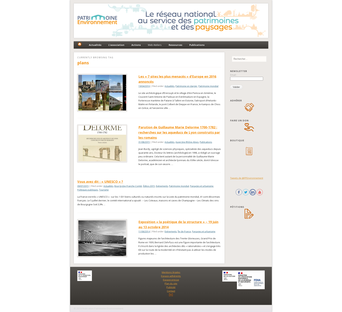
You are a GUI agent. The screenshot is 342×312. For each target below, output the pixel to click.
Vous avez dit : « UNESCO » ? (100, 181)
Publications (206, 142)
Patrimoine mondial (208, 86)
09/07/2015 (83, 186)
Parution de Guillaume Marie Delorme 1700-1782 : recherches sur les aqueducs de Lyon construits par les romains (179, 132)
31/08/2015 (144, 142)
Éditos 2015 (149, 186)
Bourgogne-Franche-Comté (128, 186)
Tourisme (104, 189)
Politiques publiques (87, 189)
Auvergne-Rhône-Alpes (187, 142)
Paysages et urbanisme (201, 186)
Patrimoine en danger (186, 86)
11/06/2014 (144, 231)
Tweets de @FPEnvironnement (246, 178)
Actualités (169, 86)
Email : (233, 74)
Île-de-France (184, 231)
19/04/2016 (144, 86)
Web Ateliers (155, 45)
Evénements (162, 186)
